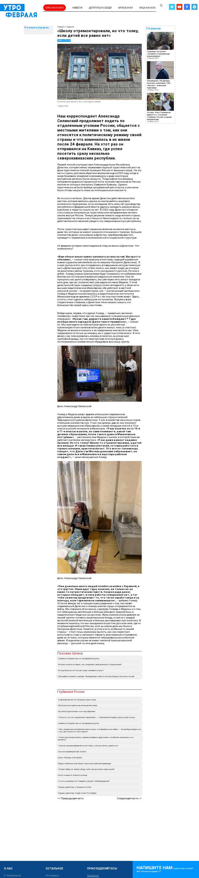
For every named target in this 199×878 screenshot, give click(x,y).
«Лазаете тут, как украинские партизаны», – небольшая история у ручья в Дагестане (96, 717)
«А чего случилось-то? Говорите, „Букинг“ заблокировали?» (84, 781)
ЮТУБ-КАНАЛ (125, 7)
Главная (61, 27)
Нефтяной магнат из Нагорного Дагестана (77, 700)
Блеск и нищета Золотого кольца (72, 775)
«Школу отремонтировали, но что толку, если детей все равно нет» (88, 745)
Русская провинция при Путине (72, 751)
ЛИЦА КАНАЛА (147, 7)
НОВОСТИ (77, 7)
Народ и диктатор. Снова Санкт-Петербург (77, 793)
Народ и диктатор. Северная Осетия (74, 787)
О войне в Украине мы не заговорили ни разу (78, 658)
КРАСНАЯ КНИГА (54, 7)
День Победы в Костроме (70, 757)
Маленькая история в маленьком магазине (77, 705)
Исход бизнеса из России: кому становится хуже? (80, 670)
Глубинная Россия (70, 692)
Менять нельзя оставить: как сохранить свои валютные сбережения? (90, 664)
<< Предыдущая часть (70, 798)
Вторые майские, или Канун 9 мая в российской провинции (84, 763)
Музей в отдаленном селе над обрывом (76, 711)
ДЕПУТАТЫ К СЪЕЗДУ (100, 7)
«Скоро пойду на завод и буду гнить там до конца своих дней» (86, 769)
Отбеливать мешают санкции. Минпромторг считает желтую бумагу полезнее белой (96, 676)
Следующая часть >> (129, 798)
